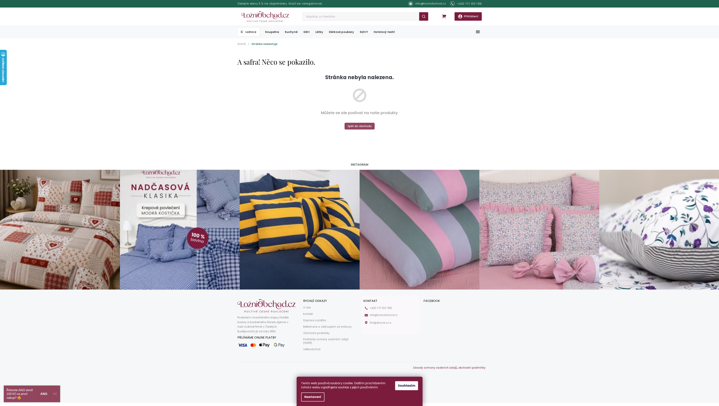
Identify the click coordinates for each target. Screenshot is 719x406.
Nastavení (312, 397)
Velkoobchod (311, 349)
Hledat (423, 16)
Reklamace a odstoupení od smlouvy (327, 327)
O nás (307, 307)
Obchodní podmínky (316, 333)
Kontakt (308, 314)
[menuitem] (248, 31)
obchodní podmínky (472, 368)
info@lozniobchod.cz (384, 315)
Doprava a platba (314, 320)
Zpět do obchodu (360, 126)
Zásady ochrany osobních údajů (435, 368)
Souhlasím (406, 385)
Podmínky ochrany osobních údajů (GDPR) (326, 341)
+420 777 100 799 (381, 308)
